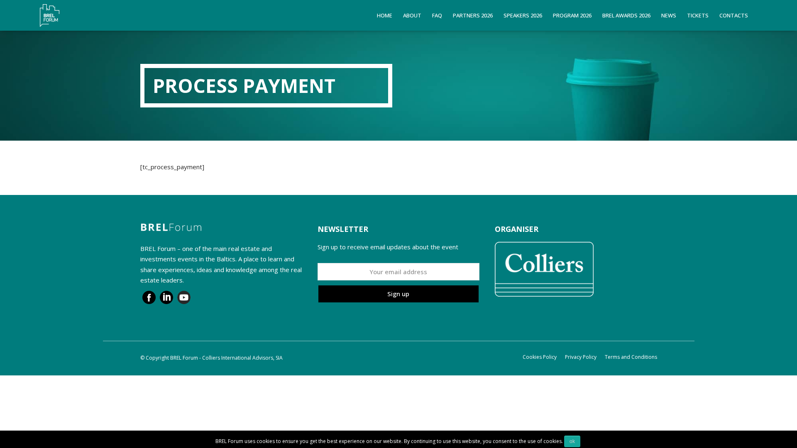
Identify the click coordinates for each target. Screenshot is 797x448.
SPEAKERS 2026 (523, 15)
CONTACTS (733, 15)
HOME (384, 15)
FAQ (437, 15)
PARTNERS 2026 (473, 15)
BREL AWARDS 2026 (626, 15)
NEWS (668, 15)
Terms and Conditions (631, 356)
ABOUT (412, 15)
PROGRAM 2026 (572, 15)
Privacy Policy (581, 356)
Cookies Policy (540, 356)
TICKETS (698, 15)
